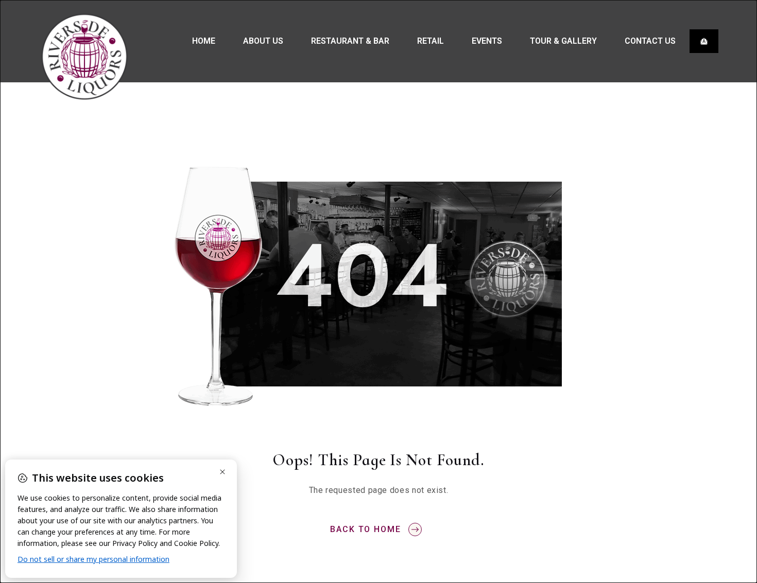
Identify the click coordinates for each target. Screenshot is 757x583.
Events (487, 41)
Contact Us (650, 41)
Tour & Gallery (563, 41)
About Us (263, 41)
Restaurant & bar (350, 41)
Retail (430, 41)
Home (203, 41)
